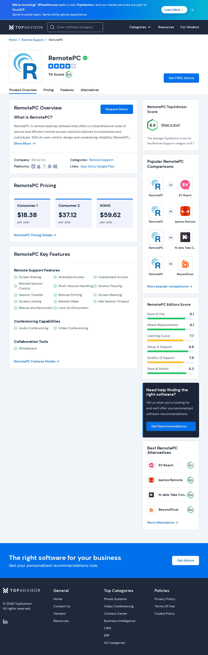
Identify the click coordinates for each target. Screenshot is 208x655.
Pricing (48, 90)
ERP (106, 635)
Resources (61, 621)
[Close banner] (192, 9)
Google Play (106, 166)
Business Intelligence (119, 621)
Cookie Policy (165, 613)
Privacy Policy (165, 599)
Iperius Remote (171, 480)
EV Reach (166, 465)
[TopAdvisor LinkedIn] (5, 621)
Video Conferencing (119, 606)
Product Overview (23, 90)
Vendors (59, 613)
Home (57, 599)
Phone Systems (115, 599)
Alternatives (90, 90)
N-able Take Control (174, 495)
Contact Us (61, 606)
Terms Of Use (165, 606)
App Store (87, 166)
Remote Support (101, 160)
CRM (107, 628)
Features (67, 90)
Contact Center (115, 613)
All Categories (114, 643)
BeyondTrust (169, 509)
